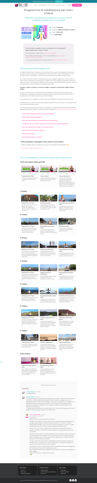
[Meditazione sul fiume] (67, 224)
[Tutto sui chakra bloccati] (67, 171)
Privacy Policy (63, 470)
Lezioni (35, 5)
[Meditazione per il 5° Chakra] (30, 294)
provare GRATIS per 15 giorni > (60, 60)
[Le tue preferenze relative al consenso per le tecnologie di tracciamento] (1, 362)
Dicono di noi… (24, 471)
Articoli (49, 5)
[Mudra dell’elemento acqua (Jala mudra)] (48, 224)
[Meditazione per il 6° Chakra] (30, 315)
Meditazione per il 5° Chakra (28, 295)
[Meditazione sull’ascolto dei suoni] (67, 294)
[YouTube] (76, 480)
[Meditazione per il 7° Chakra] (30, 340)
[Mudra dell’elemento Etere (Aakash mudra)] (48, 294)
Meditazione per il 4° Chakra (28, 272)
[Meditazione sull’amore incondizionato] (48, 270)
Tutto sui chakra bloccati (64, 176)
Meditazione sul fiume (64, 226)
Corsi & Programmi (42, 5)
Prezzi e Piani (43, 473)
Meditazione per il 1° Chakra (28, 203)
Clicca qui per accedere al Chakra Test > (32, 148)
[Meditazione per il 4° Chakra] (30, 270)
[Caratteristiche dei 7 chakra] (30, 171)
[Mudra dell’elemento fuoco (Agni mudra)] (67, 247)
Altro (63, 5)
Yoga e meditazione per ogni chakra (67, 109)
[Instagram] (73, 480)
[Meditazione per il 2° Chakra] (30, 224)
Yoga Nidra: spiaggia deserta (46, 342)
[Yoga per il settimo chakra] (67, 340)
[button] (21, 113)
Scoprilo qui (59, 1)
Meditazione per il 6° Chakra (28, 317)
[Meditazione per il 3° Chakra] (30, 247)
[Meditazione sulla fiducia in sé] (48, 247)
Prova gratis (77, 5)
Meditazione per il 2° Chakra (28, 226)
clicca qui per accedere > (50, 53)
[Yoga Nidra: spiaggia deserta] (48, 340)
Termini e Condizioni (64, 471)
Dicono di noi (58, 5)
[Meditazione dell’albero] (48, 201)
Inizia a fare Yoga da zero (26, 473)
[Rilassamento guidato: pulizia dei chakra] (30, 363)
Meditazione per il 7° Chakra (28, 342)
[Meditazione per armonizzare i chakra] (48, 363)
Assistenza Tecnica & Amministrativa (48, 471)
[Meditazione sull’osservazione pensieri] (67, 315)
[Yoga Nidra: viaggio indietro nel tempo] (48, 315)
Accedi (69, 5)
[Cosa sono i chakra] (48, 171)
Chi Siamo (23, 470)
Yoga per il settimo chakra (65, 342)
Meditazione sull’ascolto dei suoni (66, 295)
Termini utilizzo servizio (53, 480)
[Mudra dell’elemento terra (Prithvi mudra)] (67, 201)
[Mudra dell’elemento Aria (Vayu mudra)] (67, 270)
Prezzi (53, 5)
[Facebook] (70, 480)
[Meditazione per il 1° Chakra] (30, 201)
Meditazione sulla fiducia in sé (47, 249)
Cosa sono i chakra (44, 176)
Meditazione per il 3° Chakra (28, 249)
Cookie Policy (63, 473)
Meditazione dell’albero (45, 203)
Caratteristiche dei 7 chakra (28, 176)
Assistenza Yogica (44, 470)
